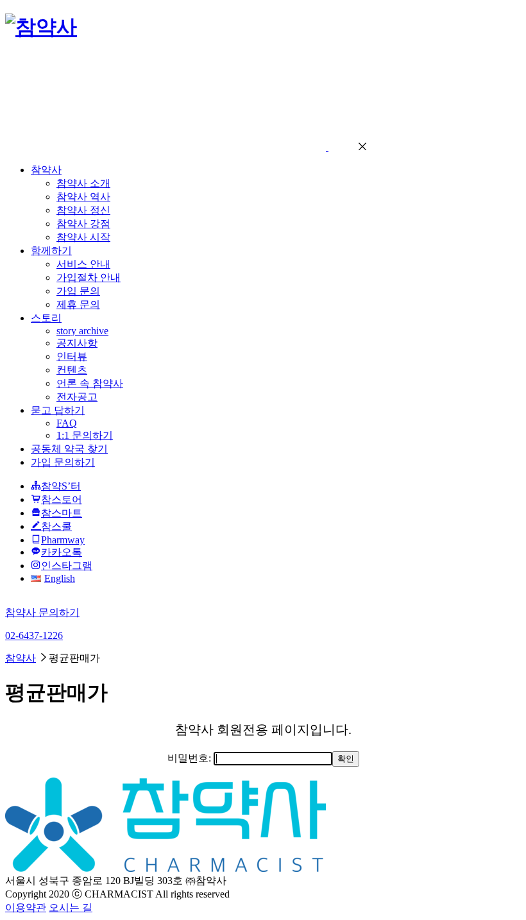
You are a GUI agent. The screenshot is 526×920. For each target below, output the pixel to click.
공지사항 (77, 342)
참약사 (46, 169)
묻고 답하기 (58, 410)
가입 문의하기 (63, 462)
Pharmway (63, 539)
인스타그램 (66, 565)
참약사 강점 (83, 223)
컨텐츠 (71, 369)
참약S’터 (61, 486)
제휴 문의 (78, 304)
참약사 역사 (83, 196)
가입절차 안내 (88, 277)
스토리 (46, 317)
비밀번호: (190, 758)
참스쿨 (56, 526)
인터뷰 (71, 356)
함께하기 (51, 250)
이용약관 (25, 907)
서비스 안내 (83, 264)
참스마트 (61, 512)
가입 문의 (78, 290)
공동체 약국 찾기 (69, 448)
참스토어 (61, 499)
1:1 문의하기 (84, 435)
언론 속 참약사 (89, 383)
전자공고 (77, 396)
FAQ (66, 423)
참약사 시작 (83, 237)
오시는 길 (70, 907)
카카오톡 (61, 552)
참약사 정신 (83, 210)
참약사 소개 (83, 183)
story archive (82, 330)
